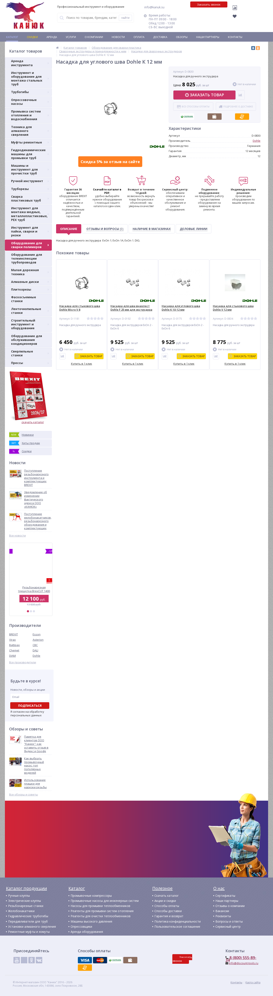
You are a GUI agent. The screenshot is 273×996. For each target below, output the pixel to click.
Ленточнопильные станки (26, 311)
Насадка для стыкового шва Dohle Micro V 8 (79, 308)
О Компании (94, 37)
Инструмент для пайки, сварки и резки (24, 231)
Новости (118, 37)
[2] (31, 611)
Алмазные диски (25, 282)
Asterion (38, 640)
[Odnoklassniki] (31, 960)
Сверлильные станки (22, 353)
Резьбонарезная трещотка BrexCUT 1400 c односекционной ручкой (31, 589)
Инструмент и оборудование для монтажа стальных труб (26, 78)
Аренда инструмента (22, 63)
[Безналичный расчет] (242, 115)
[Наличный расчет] (215, 115)
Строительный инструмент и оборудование (23, 324)
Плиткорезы (21, 289)
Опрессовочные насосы (24, 102)
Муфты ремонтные (26, 142)
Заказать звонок (209, 4)
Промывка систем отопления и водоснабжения (26, 115)
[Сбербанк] (187, 115)
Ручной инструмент (27, 181)
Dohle (36, 656)
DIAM (12, 656)
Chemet (14, 650)
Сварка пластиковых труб (26, 198)
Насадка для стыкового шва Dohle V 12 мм (233, 308)
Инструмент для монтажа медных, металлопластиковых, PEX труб (29, 214)
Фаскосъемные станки (23, 299)
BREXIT (13, 634)
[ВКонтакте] (253, 48)
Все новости (17, 535)
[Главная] (57, 48)
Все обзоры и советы (23, 794)
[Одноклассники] (258, 48)
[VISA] (85, 960)
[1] (28, 611)
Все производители (22, 662)
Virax (12, 640)
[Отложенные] (237, 17)
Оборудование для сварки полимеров (26, 245)
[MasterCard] (100, 960)
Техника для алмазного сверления (21, 131)
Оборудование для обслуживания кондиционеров (26, 340)
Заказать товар (207, 94)
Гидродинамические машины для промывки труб (28, 154)
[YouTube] (16, 960)
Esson (37, 634)
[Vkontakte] (39, 960)
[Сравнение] (236, 10)
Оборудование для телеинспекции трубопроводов (26, 258)
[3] (34, 611)
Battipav (14, 645)
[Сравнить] (62, 356)
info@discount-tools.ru (243, 963)
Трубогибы (20, 92)
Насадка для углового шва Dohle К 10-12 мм (181, 308)
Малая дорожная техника (25, 272)
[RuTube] (24, 960)
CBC (35, 645)
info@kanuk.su (154, 7)
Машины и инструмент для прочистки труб (24, 169)
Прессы (17, 363)
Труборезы (20, 189)
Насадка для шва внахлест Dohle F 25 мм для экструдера (131, 308)
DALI (35, 650)
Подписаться (30, 705)
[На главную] (25, 15)
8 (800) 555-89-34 (240, 958)
